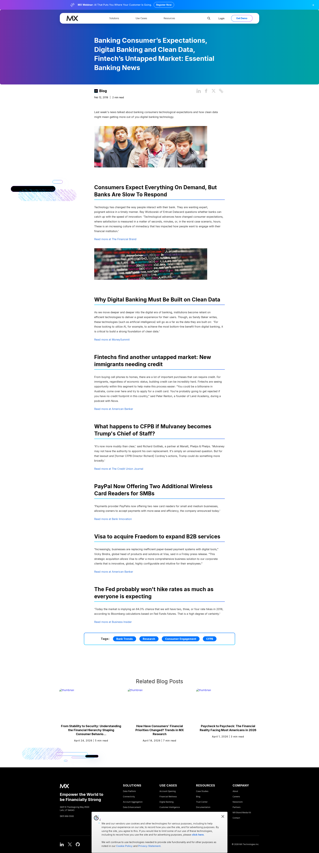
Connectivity (129, 797)
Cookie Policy (124, 846)
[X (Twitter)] (70, 844)
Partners (236, 807)
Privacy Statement (149, 846)
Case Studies (202, 791)
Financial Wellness (168, 797)
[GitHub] (78, 844)
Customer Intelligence (170, 807)
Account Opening (168, 791)
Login (221, 18)
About (235, 791)
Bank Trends (124, 638)
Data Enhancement (132, 807)
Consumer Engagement (180, 638)
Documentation (203, 807)
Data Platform (129, 791)
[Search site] (209, 18)
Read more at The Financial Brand (115, 239)
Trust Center (202, 802)
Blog (103, 91)
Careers (236, 797)
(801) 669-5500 (67, 816)
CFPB (209, 638)
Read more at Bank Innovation (113, 519)
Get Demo (241, 18)
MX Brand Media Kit (242, 813)
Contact (236, 818)
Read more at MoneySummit (112, 339)
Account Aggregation (133, 802)
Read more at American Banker (113, 409)
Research (149, 638)
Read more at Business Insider (113, 622)
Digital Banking (166, 802)
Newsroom (238, 802)
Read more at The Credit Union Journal (118, 468)
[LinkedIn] (62, 844)
